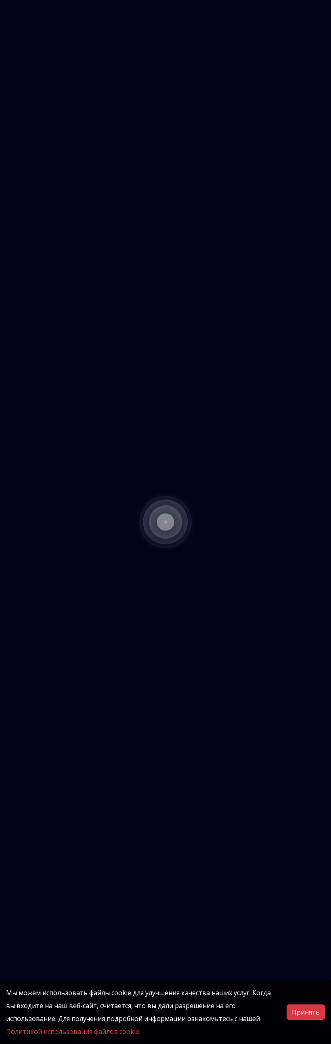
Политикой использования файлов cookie (72, 1031)
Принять (306, 1012)
